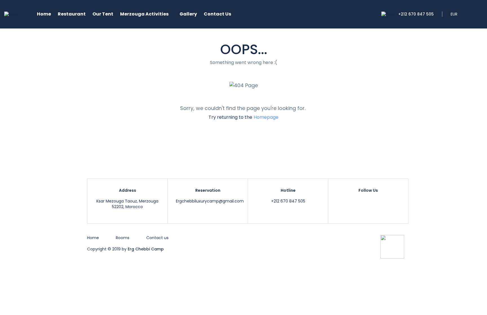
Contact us (157, 238)
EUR (455, 14)
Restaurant (72, 14)
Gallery (188, 14)
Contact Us (217, 14)
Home (44, 14)
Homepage (266, 117)
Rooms (122, 238)
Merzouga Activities (144, 14)
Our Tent (102, 14)
